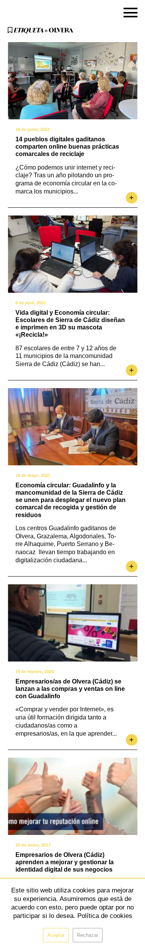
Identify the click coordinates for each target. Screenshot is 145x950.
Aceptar (56, 935)
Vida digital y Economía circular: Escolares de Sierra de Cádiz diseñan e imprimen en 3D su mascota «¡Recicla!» (70, 323)
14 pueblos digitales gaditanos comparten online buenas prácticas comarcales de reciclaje (67, 146)
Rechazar (87, 935)
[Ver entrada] (72, 80)
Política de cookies (104, 915)
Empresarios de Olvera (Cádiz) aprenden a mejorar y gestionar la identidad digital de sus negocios (64, 862)
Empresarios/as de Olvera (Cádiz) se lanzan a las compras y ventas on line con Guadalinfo (70, 688)
